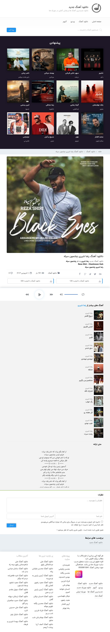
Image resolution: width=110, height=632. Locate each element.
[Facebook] (80, 274)
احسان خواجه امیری (65, 591)
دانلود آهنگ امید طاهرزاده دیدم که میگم (18, 577)
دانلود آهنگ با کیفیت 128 (79, 281)
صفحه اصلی (96, 21)
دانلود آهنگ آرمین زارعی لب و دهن (43, 591)
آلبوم (65, 21)
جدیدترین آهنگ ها (95, 591)
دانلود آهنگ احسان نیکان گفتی (43, 598)
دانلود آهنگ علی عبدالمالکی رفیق (46, 563)
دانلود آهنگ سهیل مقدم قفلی (18, 591)
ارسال (11, 525)
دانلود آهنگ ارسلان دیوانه (18, 596)
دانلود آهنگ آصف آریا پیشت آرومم (44, 626)
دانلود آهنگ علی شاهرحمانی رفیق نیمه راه (18, 563)
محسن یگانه (65, 573)
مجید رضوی (65, 600)
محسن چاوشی (64, 569)
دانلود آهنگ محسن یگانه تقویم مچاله (43, 605)
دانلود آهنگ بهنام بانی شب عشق (42, 619)
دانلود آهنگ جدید (96, 261)
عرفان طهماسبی (64, 596)
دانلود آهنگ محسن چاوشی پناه (42, 570)
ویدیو (73, 21)
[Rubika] (97, 574)
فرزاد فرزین (65, 581)
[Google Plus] (85, 274)
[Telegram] (90, 274)
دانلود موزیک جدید (84, 587)
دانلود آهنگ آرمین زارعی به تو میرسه (42, 577)
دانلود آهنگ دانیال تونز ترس (19, 616)
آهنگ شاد (99, 595)
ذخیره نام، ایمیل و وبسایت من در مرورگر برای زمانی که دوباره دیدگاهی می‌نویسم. (70, 522)
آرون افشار (65, 604)
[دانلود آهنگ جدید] (96, 8)
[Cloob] (100, 274)
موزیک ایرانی (81, 591)
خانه (100, 151)
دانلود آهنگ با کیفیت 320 (30, 281)
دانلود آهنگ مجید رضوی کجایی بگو (43, 584)
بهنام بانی (66, 585)
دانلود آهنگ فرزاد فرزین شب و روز (43, 612)
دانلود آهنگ (83, 21)
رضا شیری (82, 305)
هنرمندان (66, 565)
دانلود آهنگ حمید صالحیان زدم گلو (17, 602)
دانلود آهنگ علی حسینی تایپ (18, 609)
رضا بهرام (66, 608)
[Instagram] (79, 574)
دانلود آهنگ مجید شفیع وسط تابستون (19, 584)
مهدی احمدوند (64, 577)
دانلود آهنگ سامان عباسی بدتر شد (18, 570)
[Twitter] (95, 274)
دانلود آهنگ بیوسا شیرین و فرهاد (17, 623)
